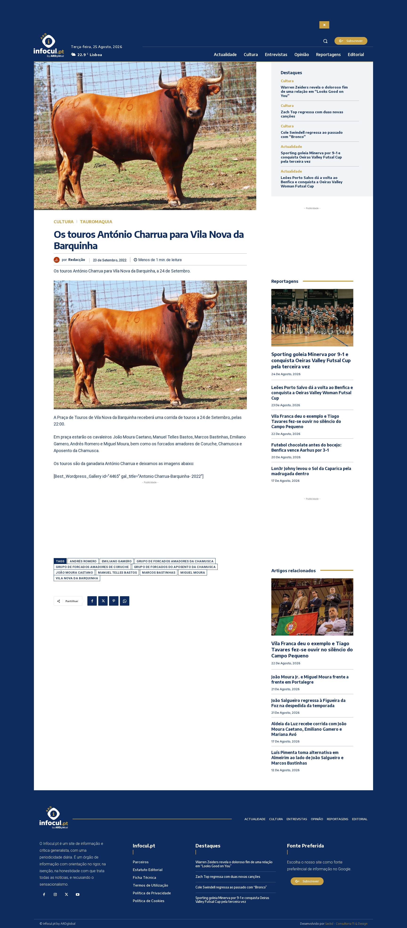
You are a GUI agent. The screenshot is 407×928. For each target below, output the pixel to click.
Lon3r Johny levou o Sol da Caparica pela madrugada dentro (311, 471)
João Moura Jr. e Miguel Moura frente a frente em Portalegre (310, 679)
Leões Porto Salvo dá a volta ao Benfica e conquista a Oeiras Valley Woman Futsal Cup (311, 181)
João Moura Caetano (74, 572)
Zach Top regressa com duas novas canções (227, 877)
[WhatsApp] (124, 601)
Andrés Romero (83, 561)
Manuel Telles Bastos (117, 572)
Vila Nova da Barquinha (77, 578)
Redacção (76, 260)
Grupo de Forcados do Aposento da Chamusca (175, 567)
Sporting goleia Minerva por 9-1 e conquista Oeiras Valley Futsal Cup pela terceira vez (311, 157)
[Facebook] (92, 601)
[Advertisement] (150, 518)
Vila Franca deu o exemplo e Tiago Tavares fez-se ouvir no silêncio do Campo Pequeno (306, 421)
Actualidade (291, 146)
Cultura (64, 222)
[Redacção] (58, 260)
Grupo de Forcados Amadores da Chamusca (175, 561)
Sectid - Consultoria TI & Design (346, 923)
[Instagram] (55, 894)
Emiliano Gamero (117, 561)
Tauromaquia (96, 222)
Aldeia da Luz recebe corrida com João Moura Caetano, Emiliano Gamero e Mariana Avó (308, 729)
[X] (103, 601)
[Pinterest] (113, 601)
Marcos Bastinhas (158, 572)
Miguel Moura (192, 572)
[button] (325, 41)
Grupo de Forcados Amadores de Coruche (92, 567)
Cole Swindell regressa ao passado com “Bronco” (231, 887)
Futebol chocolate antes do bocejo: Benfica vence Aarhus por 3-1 (306, 447)
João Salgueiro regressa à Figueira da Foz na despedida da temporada (308, 703)
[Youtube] (77, 894)
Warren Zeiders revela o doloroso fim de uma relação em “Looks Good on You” (314, 91)
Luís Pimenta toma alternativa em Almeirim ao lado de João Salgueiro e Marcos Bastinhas (307, 757)
